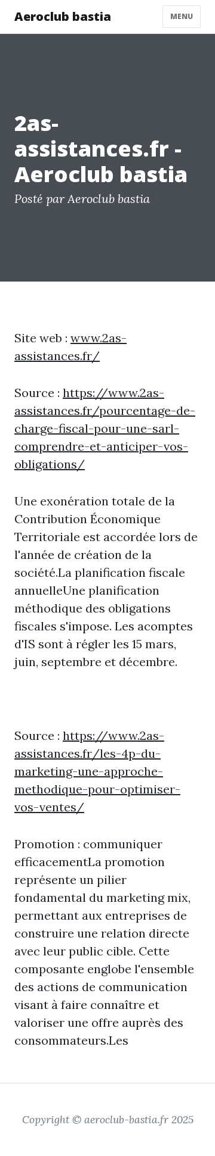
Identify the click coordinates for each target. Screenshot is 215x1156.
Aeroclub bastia (62, 16)
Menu (181, 16)
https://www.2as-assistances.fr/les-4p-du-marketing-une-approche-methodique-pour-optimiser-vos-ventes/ (97, 771)
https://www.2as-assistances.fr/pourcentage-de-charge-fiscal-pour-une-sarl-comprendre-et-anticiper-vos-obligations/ (104, 428)
